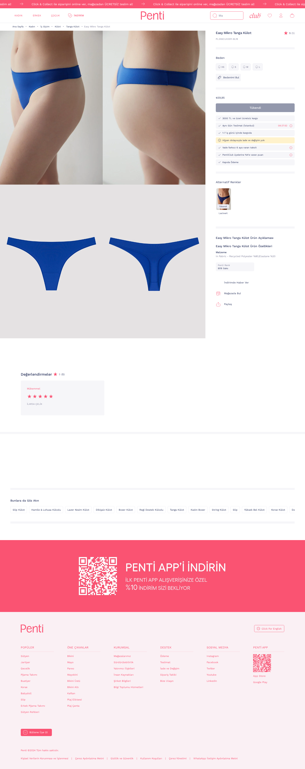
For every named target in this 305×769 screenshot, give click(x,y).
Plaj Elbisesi (74, 699)
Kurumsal (121, 647)
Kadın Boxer (198, 509)
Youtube (211, 674)
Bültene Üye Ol (38, 732)
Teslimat (165, 662)
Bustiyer (25, 681)
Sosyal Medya (217, 647)
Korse (24, 687)
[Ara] (214, 15)
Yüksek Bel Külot (254, 509)
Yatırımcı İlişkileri (124, 668)
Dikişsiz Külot (104, 509)
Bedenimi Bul (231, 77)
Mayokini (72, 674)
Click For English (272, 628)
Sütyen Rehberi (30, 712)
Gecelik (25, 668)
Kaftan (71, 693)
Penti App (260, 647)
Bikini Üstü (73, 681)
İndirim (79, 15)
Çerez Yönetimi (178, 758)
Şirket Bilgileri (122, 681)
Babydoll (26, 693)
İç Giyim (44, 26)
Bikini (70, 656)
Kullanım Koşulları (151, 758)
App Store (259, 676)
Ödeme (164, 656)
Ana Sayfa (17, 26)
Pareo (70, 668)
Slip (235, 509)
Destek (165, 647)
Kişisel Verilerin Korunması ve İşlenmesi (44, 758)
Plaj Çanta (73, 705)
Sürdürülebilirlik (123, 662)
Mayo (70, 662)
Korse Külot (278, 509)
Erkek (37, 15)
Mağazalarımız (122, 656)
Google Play (260, 682)
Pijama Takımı (29, 674)
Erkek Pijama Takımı (33, 705)
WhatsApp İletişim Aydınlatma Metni (215, 758)
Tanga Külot (72, 26)
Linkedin (212, 681)
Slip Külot (19, 509)
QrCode (262, 663)
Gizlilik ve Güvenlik (122, 758)
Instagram (213, 656)
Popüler (27, 647)
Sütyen (25, 656)
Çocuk (55, 15)
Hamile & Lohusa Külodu (46, 509)
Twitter (211, 668)
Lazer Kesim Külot (78, 509)
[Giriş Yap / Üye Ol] (280, 15)
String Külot (219, 509)
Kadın (18, 15)
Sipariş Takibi (168, 674)
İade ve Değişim (169, 668)
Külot (58, 26)
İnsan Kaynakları (124, 674)
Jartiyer (25, 662)
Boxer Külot (126, 509)
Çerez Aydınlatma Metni (89, 758)
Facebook (212, 662)
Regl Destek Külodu (151, 509)
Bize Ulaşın (166, 681)
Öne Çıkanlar (77, 647)
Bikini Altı (73, 687)
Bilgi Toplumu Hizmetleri (128, 687)
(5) (292, 33)
